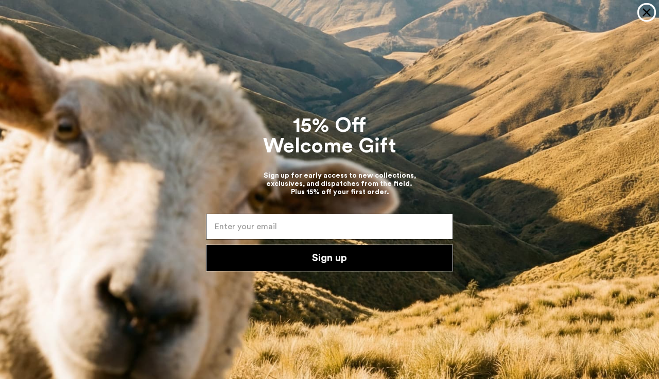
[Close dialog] (646, 12)
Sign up (329, 258)
